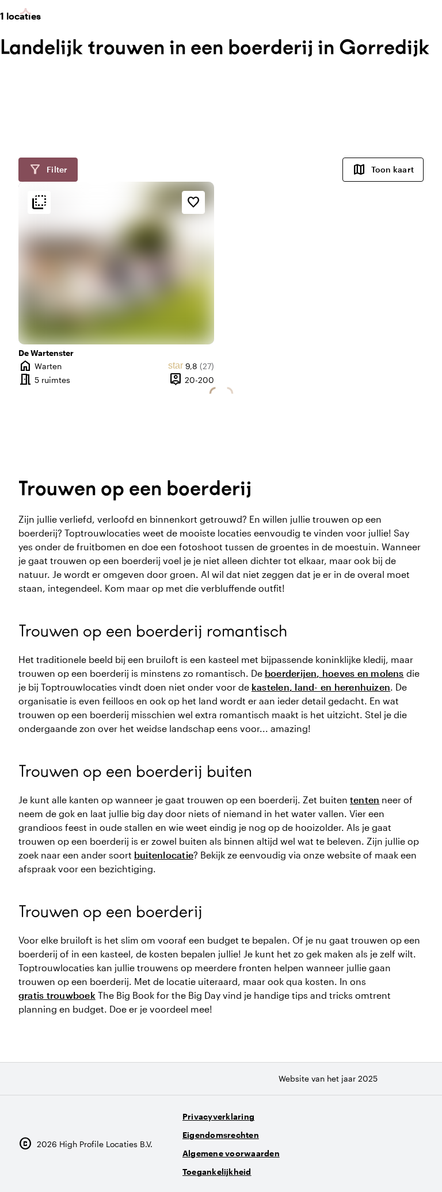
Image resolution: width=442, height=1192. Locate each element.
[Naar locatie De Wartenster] (116, 263)
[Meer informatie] (39, 202)
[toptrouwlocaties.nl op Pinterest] (412, 1167)
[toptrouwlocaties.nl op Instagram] (349, 1167)
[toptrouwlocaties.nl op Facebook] (380, 1167)
